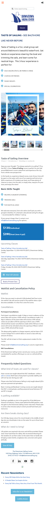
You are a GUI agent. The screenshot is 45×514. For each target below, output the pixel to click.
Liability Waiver (22, 499)
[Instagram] (32, 461)
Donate (22, 28)
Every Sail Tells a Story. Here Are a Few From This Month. (23, 483)
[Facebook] (13, 461)
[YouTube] (25, 461)
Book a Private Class (10, 282)
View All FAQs (7, 445)
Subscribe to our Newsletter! (22, 491)
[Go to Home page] (22, 22)
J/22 (2, 376)
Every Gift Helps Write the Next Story (17, 477)
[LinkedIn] (19, 461)
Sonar (8, 376)
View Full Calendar (11, 275)
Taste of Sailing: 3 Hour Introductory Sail (14, 248)
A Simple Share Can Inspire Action (16, 480)
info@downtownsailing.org (10, 220)
